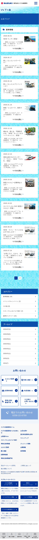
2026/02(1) (7, 349)
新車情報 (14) (7, 296)
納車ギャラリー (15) (10, 316)
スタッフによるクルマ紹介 (9, 440)
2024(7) (5, 363)
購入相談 (3, 451)
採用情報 (23, 451)
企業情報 (23, 447)
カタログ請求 (5, 447)
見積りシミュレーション (28, 483)
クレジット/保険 (25, 443)
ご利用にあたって (25, 465)
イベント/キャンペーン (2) (12, 301)
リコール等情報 (28, 497)
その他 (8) (6, 306)
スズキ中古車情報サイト (8, 509)
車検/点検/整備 (5, 443)
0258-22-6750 (19, 415)
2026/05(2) (7, 339)
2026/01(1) (7, 353)
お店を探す (23, 431)
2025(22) (6, 358)
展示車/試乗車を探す (26, 434)
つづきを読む (17, 48)
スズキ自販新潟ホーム (7, 427)
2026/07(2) (7, 329)
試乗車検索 (4, 454)
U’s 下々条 (6, 10)
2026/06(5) (7, 334)
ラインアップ (24, 438)
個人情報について (6, 468)
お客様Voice (5, 436)
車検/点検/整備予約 (7, 458)
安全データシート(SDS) (8, 465)
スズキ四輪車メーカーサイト (8, 483)
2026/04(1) (7, 344)
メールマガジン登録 (8, 497)
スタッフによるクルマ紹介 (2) (13, 311)
